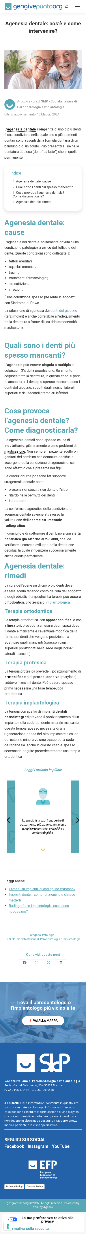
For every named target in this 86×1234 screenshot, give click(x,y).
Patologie (48, 935)
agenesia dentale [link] (21, 129)
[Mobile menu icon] (77, 6)
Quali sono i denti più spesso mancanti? (44, 187)
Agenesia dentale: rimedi (33, 202)
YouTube (60, 1146)
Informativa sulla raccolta (27, 1228)
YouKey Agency (43, 1207)
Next (78, 821)
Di (43, 939)
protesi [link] (10, 677)
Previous (8, 821)
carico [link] (46, 247)
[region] (43, 1012)
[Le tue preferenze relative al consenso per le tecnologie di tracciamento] (8, 1226)
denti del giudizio (63, 310)
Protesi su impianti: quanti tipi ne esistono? (42, 889)
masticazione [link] (14, 451)
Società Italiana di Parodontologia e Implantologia (42, 1081)
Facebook (14, 1146)
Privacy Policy (14, 1186)
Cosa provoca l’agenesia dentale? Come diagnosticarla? (38, 194)
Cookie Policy (35, 1186)
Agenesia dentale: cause (33, 181)
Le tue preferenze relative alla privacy (47, 1219)
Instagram (38, 1146)
